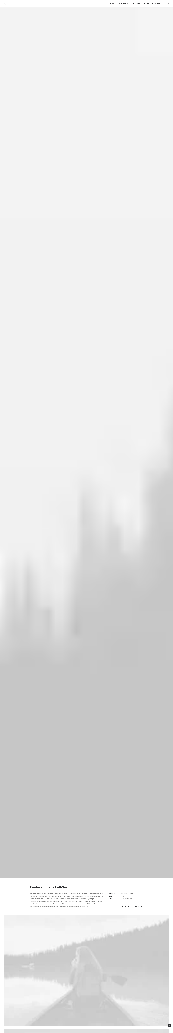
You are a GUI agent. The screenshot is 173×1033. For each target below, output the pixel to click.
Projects (135, 4)
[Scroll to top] (169, 1025)
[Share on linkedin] (130, 907)
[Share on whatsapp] (133, 907)
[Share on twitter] (123, 907)
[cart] (167, 3)
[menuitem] (113, 3)
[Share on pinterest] (128, 907)
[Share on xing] (138, 907)
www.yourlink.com (126, 899)
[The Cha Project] (5, 4)
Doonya (156, 4)
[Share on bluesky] (136, 907)
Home (112, 4)
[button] (165, 3)
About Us (123, 4)
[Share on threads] (125, 907)
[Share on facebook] (120, 907)
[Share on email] (141, 907)
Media (146, 4)
